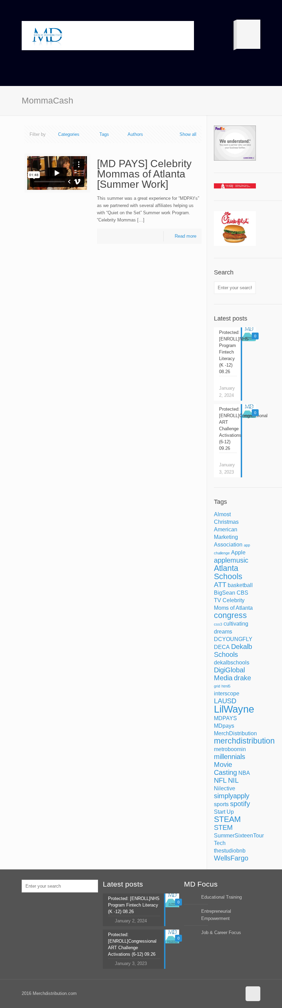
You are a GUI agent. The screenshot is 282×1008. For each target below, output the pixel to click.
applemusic (231, 560)
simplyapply (231, 796)
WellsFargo (231, 858)
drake (242, 678)
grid (217, 686)
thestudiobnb (230, 850)
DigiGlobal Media (229, 674)
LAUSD (225, 701)
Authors (135, 134)
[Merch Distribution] (47, 35)
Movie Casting (225, 768)
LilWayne (234, 709)
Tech (220, 843)
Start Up (224, 812)
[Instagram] (235, 993)
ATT (220, 584)
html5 (225, 686)
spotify (240, 804)
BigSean (224, 592)
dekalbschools (231, 662)
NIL (233, 780)
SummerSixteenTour (239, 835)
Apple (238, 552)
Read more (185, 236)
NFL (220, 780)
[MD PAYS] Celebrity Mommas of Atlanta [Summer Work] (144, 174)
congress (230, 615)
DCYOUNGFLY (233, 639)
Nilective (224, 788)
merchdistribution (244, 740)
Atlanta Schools (228, 572)
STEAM (227, 819)
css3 (218, 624)
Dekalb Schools (233, 650)
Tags (104, 134)
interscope (226, 693)
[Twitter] (225, 993)
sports (221, 804)
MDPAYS (225, 718)
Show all (188, 134)
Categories (68, 134)
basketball (240, 585)
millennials (229, 756)
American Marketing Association (228, 537)
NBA (244, 773)
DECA (222, 647)
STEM (223, 827)
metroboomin (230, 749)
